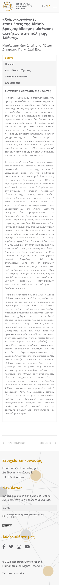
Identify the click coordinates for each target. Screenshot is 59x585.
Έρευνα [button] (9, 58)
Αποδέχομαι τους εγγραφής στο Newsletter (25, 516)
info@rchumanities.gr (24, 468)
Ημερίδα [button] (9, 64)
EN (43, 6)
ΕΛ (48, 6)
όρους (26, 515)
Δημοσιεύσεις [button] (12, 83)
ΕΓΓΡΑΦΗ (7, 526)
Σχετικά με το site (13, 573)
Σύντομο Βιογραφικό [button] (16, 77)
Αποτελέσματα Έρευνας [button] (18, 70)
